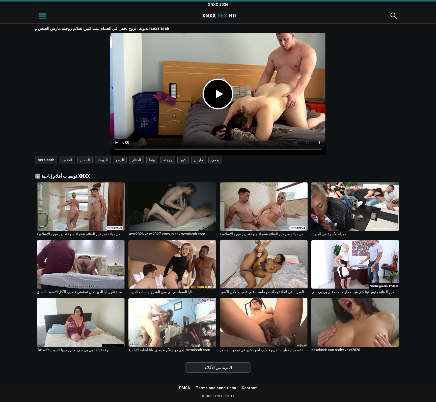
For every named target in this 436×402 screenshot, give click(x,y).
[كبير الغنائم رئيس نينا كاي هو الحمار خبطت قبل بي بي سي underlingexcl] (355, 264)
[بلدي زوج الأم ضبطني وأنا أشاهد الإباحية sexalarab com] (172, 322)
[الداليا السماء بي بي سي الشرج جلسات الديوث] (172, 264)
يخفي (215, 160)
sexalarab (46, 160)
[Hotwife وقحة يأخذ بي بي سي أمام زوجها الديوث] (81, 322)
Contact (249, 388)
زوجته (167, 160)
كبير (183, 160)
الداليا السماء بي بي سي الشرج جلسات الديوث (162, 292)
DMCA (184, 388)
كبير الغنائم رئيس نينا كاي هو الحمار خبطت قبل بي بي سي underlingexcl (355, 292)
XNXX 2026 (218, 4)
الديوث (103, 160)
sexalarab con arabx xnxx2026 (335, 350)
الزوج (120, 160)
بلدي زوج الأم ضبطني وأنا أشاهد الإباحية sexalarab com (169, 350)
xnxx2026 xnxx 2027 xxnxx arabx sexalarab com (166, 234)
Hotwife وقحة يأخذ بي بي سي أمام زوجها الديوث (72, 350)
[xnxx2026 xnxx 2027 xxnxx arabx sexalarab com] (172, 206)
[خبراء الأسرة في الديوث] (355, 206)
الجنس (67, 160)
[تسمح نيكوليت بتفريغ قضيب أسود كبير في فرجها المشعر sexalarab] (264, 322)
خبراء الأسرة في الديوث (328, 234)
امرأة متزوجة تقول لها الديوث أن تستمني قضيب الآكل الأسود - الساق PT (81, 292)
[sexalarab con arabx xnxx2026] (355, 322)
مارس (198, 160)
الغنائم (136, 160)
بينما (152, 160)
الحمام (85, 160)
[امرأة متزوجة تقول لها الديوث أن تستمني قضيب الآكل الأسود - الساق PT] (81, 264)
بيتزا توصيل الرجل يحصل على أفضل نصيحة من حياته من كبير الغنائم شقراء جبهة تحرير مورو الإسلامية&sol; (81, 234)
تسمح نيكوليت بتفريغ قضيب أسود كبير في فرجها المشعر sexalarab (264, 350)
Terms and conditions (216, 388)
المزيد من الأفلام (218, 367)
